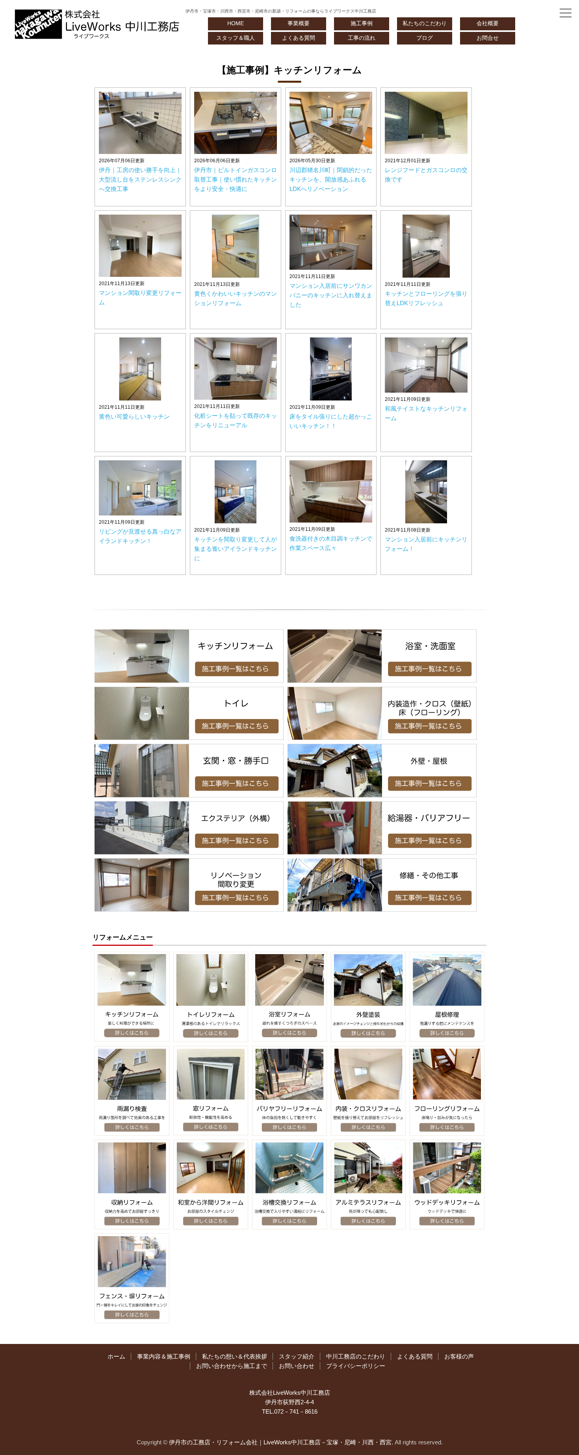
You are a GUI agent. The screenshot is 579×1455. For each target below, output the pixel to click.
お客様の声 (459, 1356)
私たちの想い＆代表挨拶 (234, 1356)
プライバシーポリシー (355, 1365)
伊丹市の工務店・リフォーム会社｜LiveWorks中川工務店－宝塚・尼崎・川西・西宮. (281, 1442)
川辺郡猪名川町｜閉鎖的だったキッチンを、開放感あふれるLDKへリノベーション (331, 179)
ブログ (424, 38)
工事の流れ (361, 38)
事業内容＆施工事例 (163, 1356)
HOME (235, 23)
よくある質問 (298, 38)
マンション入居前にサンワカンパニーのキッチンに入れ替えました (331, 295)
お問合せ (488, 38)
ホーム (116, 1356)
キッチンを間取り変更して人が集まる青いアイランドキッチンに (235, 549)
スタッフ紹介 (296, 1356)
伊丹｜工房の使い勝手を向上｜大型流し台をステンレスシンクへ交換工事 (140, 179)
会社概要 (488, 23)
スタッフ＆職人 (235, 38)
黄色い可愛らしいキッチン (134, 416)
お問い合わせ (296, 1365)
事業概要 (299, 23)
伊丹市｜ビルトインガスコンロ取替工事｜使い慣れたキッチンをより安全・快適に (235, 179)
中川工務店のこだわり (355, 1356)
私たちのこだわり (425, 23)
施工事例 (362, 23)
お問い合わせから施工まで (231, 1365)
